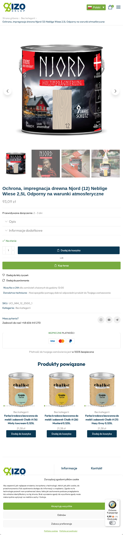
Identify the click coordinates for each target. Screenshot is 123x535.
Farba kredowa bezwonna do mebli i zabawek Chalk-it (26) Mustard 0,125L (61, 419)
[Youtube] (109, 319)
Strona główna (10, 18)
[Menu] (118, 501)
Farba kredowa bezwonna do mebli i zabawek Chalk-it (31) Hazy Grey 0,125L (102, 419)
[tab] (61, 221)
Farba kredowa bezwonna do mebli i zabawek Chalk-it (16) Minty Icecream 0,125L (21, 419)
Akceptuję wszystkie (61, 506)
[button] (111, 7)
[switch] (112, 523)
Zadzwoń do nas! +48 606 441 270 (21, 322)
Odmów (61, 514)
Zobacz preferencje (61, 523)
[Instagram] (101, 319)
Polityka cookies (51, 531)
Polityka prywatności (68, 531)
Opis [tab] (12, 221)
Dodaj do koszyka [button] (21, 433)
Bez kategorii (28, 18)
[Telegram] (117, 319)
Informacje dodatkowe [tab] (25, 230)
